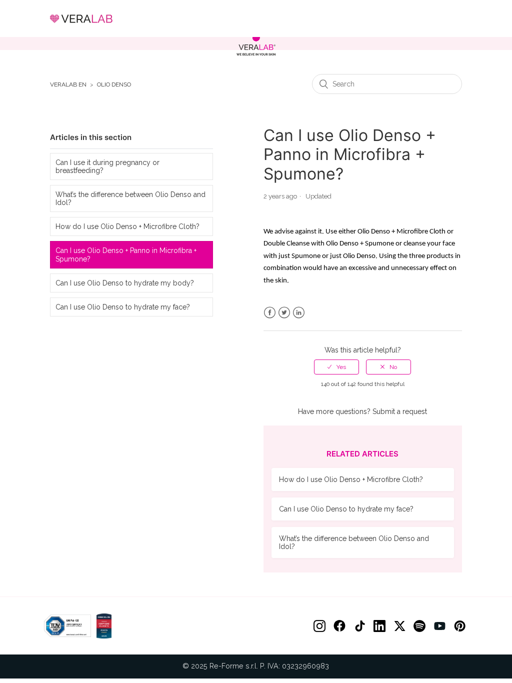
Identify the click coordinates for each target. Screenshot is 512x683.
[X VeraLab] (400, 626)
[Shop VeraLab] (256, 44)
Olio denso (114, 85)
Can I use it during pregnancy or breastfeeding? (108, 166)
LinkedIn (298, 312)
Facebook (270, 312)
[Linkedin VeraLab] (380, 626)
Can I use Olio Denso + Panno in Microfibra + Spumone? (126, 254)
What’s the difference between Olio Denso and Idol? (131, 198)
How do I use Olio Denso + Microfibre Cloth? (128, 226)
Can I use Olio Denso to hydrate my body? (125, 283)
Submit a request (399, 412)
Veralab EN (68, 85)
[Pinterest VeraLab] (460, 626)
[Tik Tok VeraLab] (360, 626)
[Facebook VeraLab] (340, 626)
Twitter (284, 312)
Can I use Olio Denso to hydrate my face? (123, 307)
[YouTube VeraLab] (440, 626)
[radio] (336, 367)
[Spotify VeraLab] (420, 626)
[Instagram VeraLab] (320, 626)
